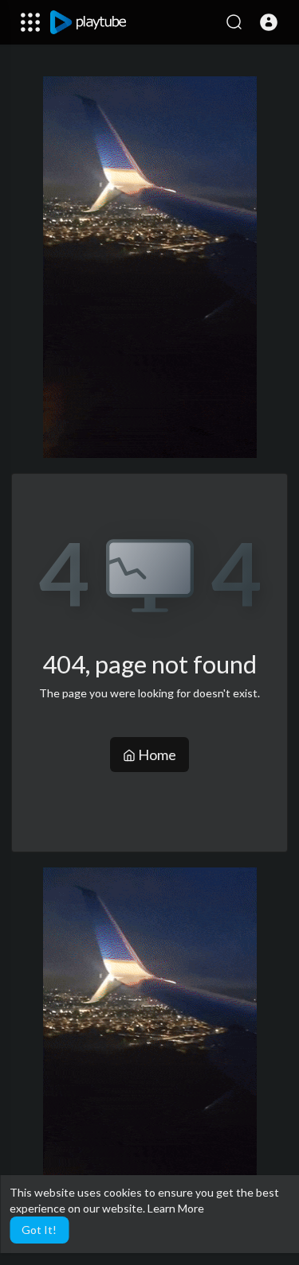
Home (156, 754)
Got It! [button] (39, 1229)
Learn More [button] (176, 1208)
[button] (269, 22)
